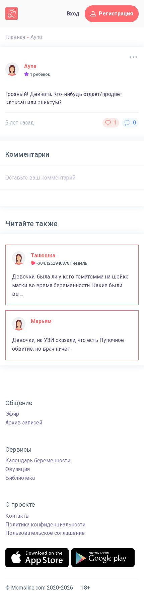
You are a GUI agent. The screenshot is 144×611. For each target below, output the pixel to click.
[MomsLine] (11, 13)
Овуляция (17, 469)
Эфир (12, 414)
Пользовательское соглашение (45, 533)
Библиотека (20, 478)
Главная (15, 37)
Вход (73, 13)
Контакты (17, 516)
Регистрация (116, 13)
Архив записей (23, 422)
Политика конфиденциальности (45, 524)
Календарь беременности (37, 460)
